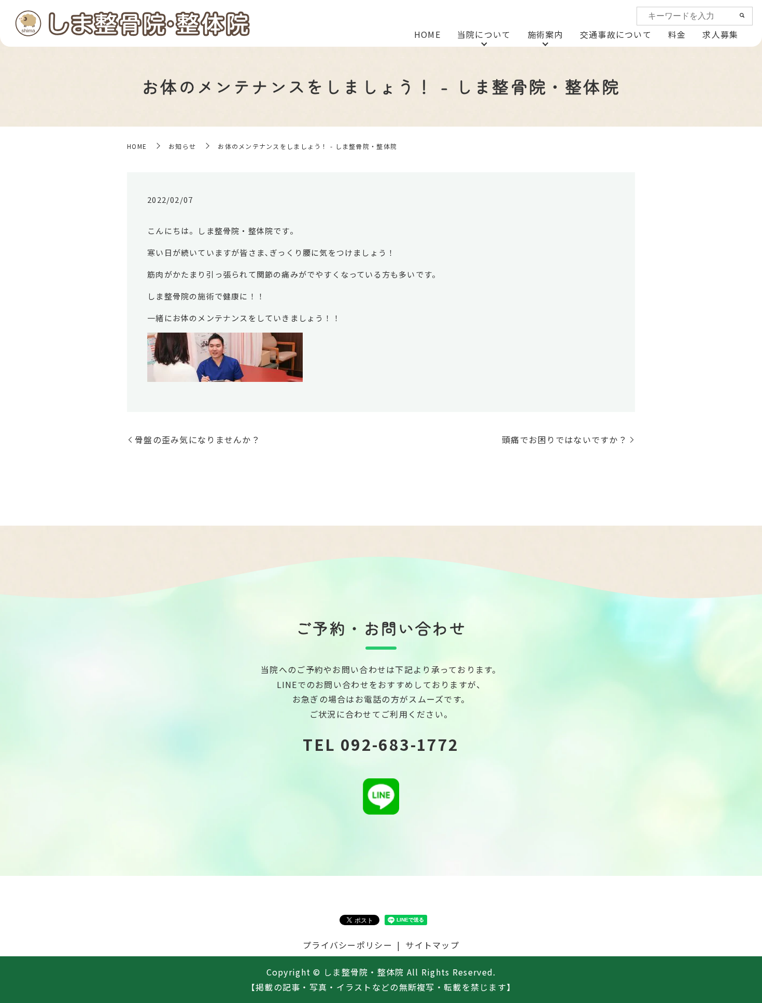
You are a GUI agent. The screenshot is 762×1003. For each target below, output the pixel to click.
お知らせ (182, 146)
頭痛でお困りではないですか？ (564, 439)
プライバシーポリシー (347, 945)
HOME (427, 34)
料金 (677, 34)
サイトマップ (432, 945)
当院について (484, 34)
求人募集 (720, 34)
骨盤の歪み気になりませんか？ (197, 439)
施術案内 (545, 34)
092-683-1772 (400, 744)
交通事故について (616, 34)
